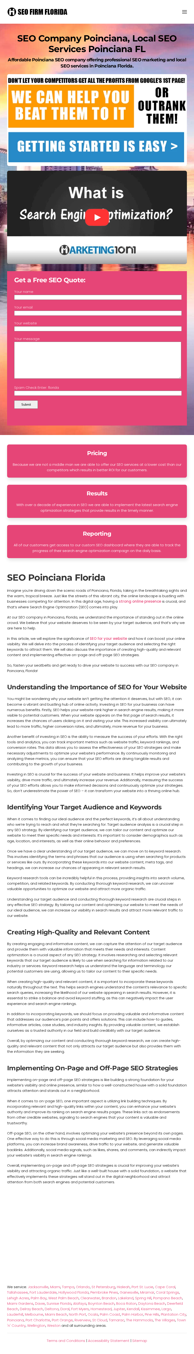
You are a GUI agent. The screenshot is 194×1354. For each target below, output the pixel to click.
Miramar (147, 1292)
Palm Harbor (132, 1314)
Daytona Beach (151, 1303)
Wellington (36, 1325)
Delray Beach (31, 1308)
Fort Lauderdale (43, 1292)
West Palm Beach (63, 1298)
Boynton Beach (101, 1303)
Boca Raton (126, 1303)
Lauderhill (15, 1314)
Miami (55, 1286)
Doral (65, 1308)
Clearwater (90, 1298)
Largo (166, 1308)
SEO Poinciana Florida (56, 577)
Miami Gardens (20, 1303)
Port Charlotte (38, 1320)
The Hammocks (139, 1320)
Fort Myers (80, 1308)
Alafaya (79, 1303)
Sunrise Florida (59, 1303)
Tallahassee (17, 1292)
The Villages (165, 1320)
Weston (54, 1325)
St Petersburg (103, 1286)
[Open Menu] (184, 11)
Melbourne (34, 1314)
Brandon (109, 1298)
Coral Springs (167, 1292)
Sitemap (139, 1340)
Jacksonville (38, 1286)
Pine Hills (152, 1314)
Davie (40, 1303)
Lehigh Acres (18, 1298)
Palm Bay (39, 1298)
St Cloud (99, 1320)
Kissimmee (150, 1308)
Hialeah (123, 1286)
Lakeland (125, 1298)
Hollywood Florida (73, 1292)
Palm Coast (110, 1314)
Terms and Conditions (66, 1340)
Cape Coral (165, 1286)
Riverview (83, 1320)
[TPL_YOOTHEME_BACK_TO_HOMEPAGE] (38, 11)
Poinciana (15, 1320)
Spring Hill (143, 1298)
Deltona (52, 1308)
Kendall (133, 1308)
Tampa (68, 1286)
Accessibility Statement (108, 1340)
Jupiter (119, 1308)
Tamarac (116, 1320)
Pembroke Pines (104, 1292)
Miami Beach (56, 1314)
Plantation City (173, 1314)
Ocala (93, 1314)
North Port (77, 1314)
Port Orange (62, 1320)
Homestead (101, 1308)
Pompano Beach (167, 1298)
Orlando (83, 1286)
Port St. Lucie (142, 1286)
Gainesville (129, 1292)
